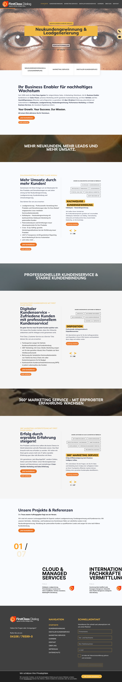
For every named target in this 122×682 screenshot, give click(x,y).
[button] (59, 50)
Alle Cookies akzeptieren (91, 676)
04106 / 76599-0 (21, 636)
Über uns (108, 3)
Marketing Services (71, 3)
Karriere (101, 3)
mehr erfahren (23, 122)
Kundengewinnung (56, 3)
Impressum (53, 649)
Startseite (44, 3)
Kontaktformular (61, 45)
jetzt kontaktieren (26, 118)
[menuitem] (44, 4)
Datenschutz (54, 652)
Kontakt (116, 3)
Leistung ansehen (72, 224)
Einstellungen (28, 679)
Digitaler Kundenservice (87, 3)
